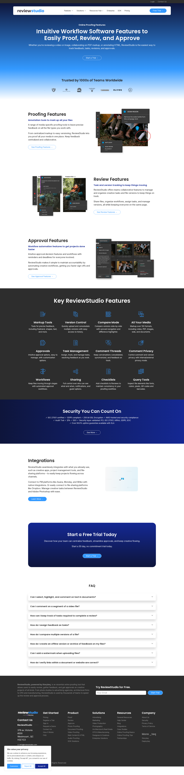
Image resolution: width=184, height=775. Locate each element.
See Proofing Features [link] (41, 147)
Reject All (27, 766)
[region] (27, 758)
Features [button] (67, 11)
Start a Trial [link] (91, 58)
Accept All (41, 766)
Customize (14, 766)
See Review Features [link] (106, 212)
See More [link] (91, 432)
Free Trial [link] (157, 10)
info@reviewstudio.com (28, 745)
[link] (92, 34)
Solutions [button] (80, 11)
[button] (97, 10)
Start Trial (155, 693)
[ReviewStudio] (30, 10)
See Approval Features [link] (41, 276)
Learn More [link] (36, 499)
